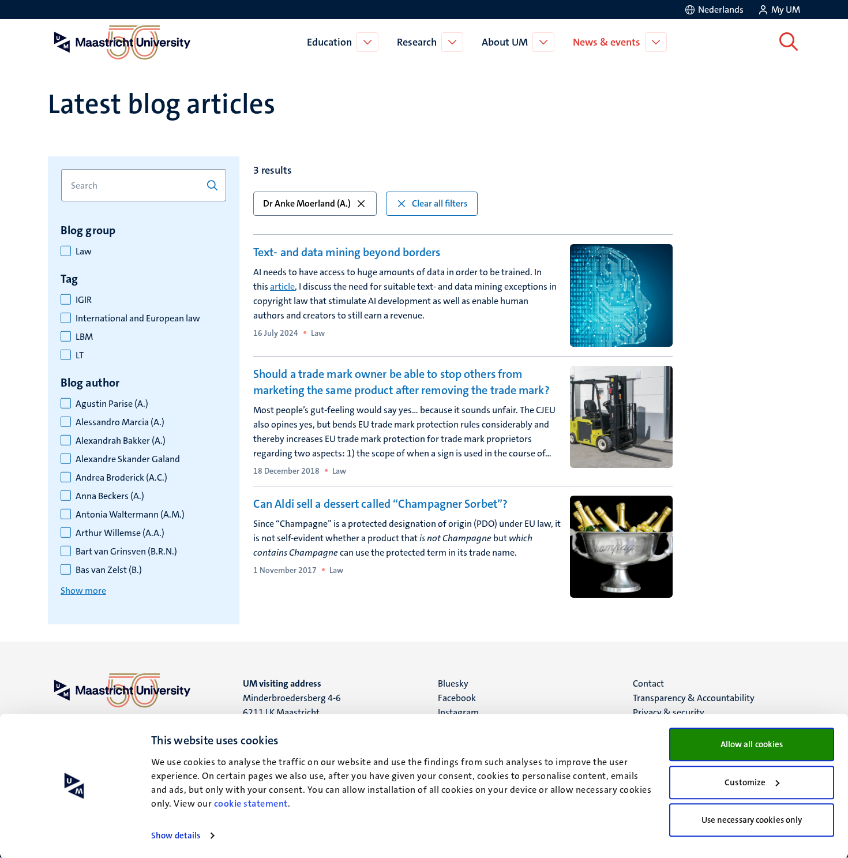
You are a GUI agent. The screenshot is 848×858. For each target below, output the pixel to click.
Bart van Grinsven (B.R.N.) (126, 551)
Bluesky (453, 683)
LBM (84, 337)
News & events (606, 42)
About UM (505, 42)
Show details (175, 835)
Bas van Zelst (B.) (109, 570)
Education (329, 42)
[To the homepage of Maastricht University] (122, 42)
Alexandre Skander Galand (128, 459)
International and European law (138, 318)
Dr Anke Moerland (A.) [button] (307, 203)
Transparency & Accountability (694, 698)
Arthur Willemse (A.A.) (120, 533)
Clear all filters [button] (440, 203)
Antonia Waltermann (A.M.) (130, 514)
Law (84, 251)
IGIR (84, 300)
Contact (648, 683)
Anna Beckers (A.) (110, 496)
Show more (83, 591)
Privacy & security (668, 712)
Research (417, 42)
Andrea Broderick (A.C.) (121, 477)
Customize (745, 782)
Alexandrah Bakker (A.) (121, 440)
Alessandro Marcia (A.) (120, 422)
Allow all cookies (752, 744)
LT (80, 355)
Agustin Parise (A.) (112, 404)
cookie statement (251, 803)
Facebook (457, 698)
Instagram (458, 712)
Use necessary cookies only (751, 820)
